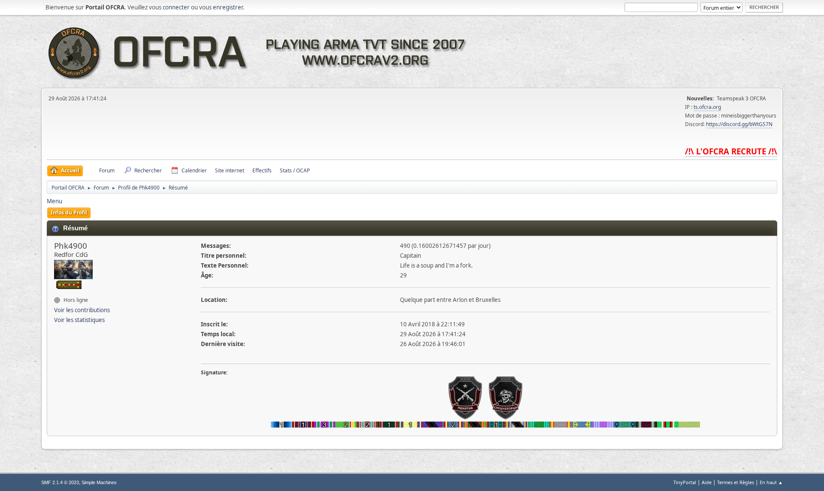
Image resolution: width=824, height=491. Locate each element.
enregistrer (228, 7)
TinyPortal (684, 482)
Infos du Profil (69, 212)
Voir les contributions (82, 310)
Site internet (229, 170)
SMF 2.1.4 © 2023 (60, 482)
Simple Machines (99, 482)
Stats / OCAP (295, 170)
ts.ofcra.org (707, 107)
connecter (176, 7)
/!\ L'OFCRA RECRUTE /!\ (731, 151)
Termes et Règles (735, 482)
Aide (707, 482)
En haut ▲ (771, 482)
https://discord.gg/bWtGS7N (739, 124)
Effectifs (262, 170)
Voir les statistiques (79, 320)
